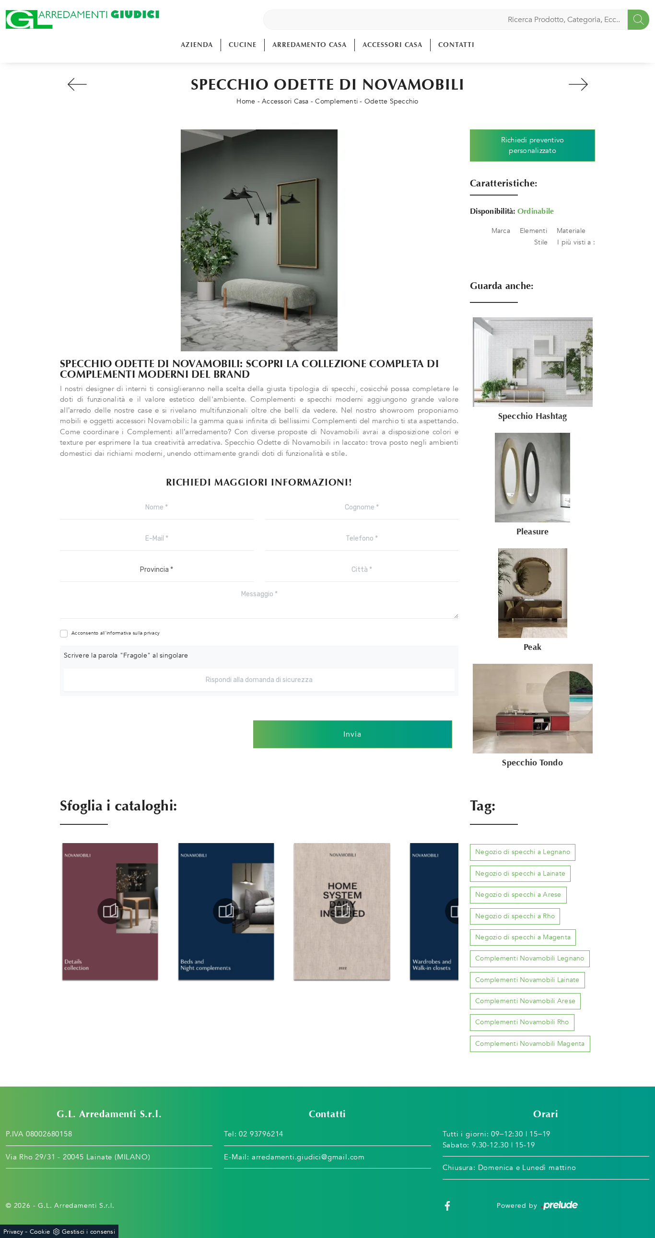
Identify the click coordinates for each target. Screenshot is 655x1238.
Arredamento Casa (309, 45)
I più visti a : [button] (576, 242)
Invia (352, 734)
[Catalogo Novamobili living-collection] (458, 911)
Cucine (243, 45)
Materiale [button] (571, 230)
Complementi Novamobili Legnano (530, 958)
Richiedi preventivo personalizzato (532, 145)
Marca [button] (500, 230)
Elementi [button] (533, 230)
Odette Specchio (391, 101)
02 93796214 (261, 1134)
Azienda (197, 45)
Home (245, 101)
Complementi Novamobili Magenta (530, 1043)
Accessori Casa (392, 45)
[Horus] (77, 84)
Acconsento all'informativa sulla (115, 633)
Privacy (13, 1231)
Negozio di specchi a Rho (515, 916)
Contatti (456, 45)
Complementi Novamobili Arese (525, 1001)
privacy (152, 633)
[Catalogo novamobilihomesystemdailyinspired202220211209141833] (226, 911)
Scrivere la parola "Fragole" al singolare (126, 655)
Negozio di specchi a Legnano (522, 851)
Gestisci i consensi (88, 1231)
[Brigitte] (578, 84)
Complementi (336, 101)
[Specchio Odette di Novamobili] (259, 240)
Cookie (40, 1231)
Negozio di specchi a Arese (518, 894)
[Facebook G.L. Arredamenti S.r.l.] (447, 1205)
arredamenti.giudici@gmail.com (308, 1157)
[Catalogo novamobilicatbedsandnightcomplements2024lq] (110, 911)
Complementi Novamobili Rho (522, 1022)
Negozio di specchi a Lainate (520, 873)
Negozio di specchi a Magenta (523, 937)
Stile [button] (541, 242)
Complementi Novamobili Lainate (527, 979)
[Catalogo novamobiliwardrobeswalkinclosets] (342, 911)
